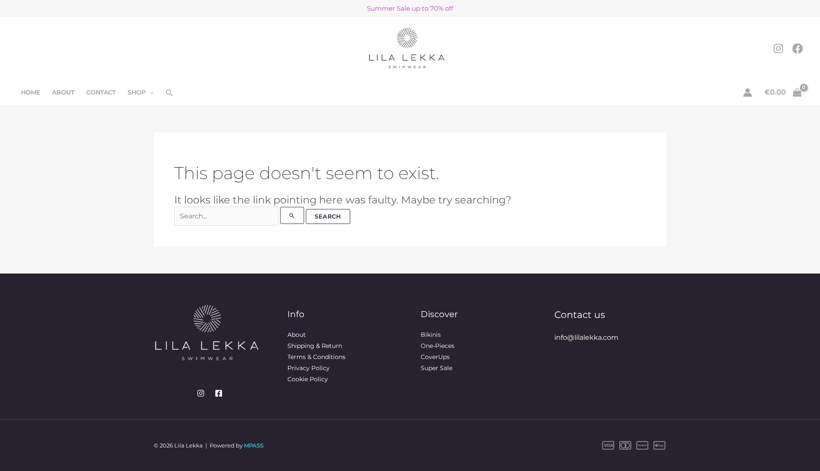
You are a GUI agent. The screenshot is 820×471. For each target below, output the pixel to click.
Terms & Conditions (316, 357)
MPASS (254, 445)
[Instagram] (778, 48)
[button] (149, 92)
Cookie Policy (307, 379)
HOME (30, 92)
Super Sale (436, 368)
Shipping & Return (314, 346)
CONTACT (101, 92)
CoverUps (435, 357)
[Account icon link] (747, 92)
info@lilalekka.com (586, 337)
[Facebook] (797, 48)
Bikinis (431, 335)
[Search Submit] (292, 215)
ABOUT (63, 92)
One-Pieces (437, 346)
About (296, 335)
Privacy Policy (308, 368)
